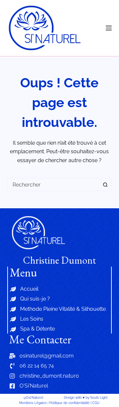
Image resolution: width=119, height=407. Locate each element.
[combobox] (53, 184)
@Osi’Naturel (33, 397)
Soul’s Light (98, 397)
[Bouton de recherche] (105, 184)
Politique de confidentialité (69, 403)
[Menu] (109, 28)
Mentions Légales (33, 403)
